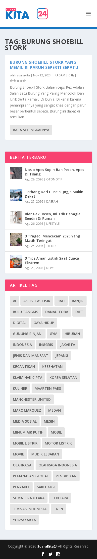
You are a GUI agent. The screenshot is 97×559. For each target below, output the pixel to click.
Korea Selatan (63, 377)
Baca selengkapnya (31, 129)
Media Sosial (25, 421)
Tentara (60, 498)
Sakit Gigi (46, 487)
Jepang (61, 355)
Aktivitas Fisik (36, 300)
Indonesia (22, 344)
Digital (19, 322)
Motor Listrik (58, 443)
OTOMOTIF (54, 179)
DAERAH (52, 201)
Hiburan (72, 333)
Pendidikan (66, 476)
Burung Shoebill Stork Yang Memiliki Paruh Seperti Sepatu (44, 64)
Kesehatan (52, 366)
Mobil (56, 432)
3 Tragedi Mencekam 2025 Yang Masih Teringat (52, 238)
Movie (18, 454)
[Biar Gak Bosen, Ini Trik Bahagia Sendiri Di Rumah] (16, 217)
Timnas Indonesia (30, 508)
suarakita (23, 75)
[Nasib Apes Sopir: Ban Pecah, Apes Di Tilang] (16, 173)
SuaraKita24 (47, 546)
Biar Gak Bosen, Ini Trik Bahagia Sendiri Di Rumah (53, 216)
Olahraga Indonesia (58, 465)
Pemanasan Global (30, 476)
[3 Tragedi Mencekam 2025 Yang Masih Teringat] (16, 239)
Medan (54, 410)
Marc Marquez (27, 410)
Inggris (46, 344)
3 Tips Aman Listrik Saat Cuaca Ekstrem (52, 260)
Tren (58, 508)
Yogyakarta (24, 519)
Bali (61, 300)
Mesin (49, 421)
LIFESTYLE (52, 224)
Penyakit (21, 487)
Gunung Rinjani (28, 333)
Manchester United (32, 399)
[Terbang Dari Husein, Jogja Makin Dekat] (16, 195)
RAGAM (60, 75)
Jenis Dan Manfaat (30, 355)
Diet (79, 311)
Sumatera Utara (29, 498)
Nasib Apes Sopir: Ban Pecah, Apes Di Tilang (54, 171)
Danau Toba (56, 311)
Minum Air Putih (28, 432)
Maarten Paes (48, 388)
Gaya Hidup (44, 322)
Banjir (78, 300)
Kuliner (20, 388)
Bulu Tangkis (25, 311)
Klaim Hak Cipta (27, 377)
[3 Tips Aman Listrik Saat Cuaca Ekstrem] (16, 261)
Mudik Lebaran (45, 454)
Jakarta (67, 344)
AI (14, 300)
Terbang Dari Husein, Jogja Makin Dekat (54, 194)
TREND (51, 246)
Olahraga (22, 465)
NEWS (50, 268)
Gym (53, 333)
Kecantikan (24, 366)
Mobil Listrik (25, 443)
